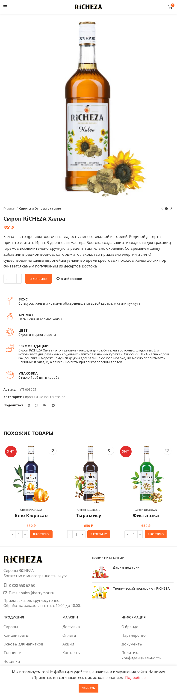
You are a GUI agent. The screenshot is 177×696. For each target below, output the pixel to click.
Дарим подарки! (126, 567)
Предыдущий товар (162, 208)
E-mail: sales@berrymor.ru (31, 592)
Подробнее (135, 677)
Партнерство (133, 635)
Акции (68, 644)
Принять (88, 688)
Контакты (71, 652)
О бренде (129, 626)
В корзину (38, 279)
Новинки (11, 661)
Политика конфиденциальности (141, 655)
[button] (41, 534)
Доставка (71, 626)
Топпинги (12, 652)
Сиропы (10, 626)
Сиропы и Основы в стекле (40, 208)
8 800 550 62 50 (22, 585)
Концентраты (16, 635)
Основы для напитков (23, 644)
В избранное (71, 278)
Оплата (69, 635)
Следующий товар (171, 208)
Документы (131, 644)
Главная (9, 208)
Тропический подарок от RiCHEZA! (142, 588)
